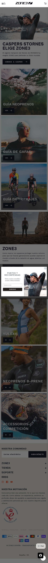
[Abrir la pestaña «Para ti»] (40, 555)
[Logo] (24, 3)
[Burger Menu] (4, 3)
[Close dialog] (45, 268)
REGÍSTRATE (12, 289)
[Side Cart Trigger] (45, 3)
